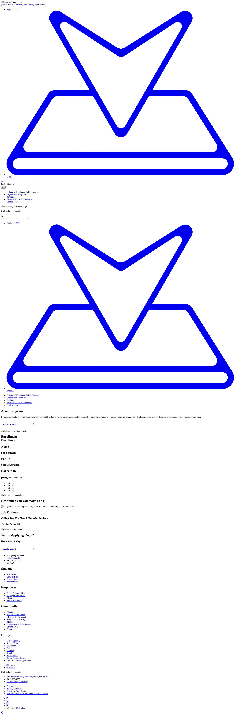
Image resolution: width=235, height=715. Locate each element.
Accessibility (12, 655)
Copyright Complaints (16, 691)
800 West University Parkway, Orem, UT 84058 (27, 677)
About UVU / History (16, 619)
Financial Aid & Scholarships (19, 199)
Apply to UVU (13, 9)
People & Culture (14, 600)
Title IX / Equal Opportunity (19, 660)
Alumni (10, 622)
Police (9, 648)
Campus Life (12, 577)
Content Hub (12, 202)
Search (9, 653)
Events (12, 667)
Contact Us (11, 629)
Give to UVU (12, 627)
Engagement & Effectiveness (19, 624)
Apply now (8, 424)
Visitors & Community (16, 614)
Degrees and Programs (16, 194)
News (12, 665)
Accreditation (12, 582)
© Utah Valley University (17, 681)
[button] (117, 2)
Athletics (10, 612)
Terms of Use (12, 686)
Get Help (10, 650)
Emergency (11, 646)
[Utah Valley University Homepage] (14, 5)
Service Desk (12, 643)
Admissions (12, 574)
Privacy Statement (14, 689)
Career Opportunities (15, 593)
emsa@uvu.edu (13, 558)
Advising (10, 197)
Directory (11, 598)
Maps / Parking (13, 641)
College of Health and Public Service (22, 192)
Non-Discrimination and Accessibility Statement (27, 693)
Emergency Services (36, 5)
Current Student (13, 579)
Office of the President (16, 617)
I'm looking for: (7, 184)
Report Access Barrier (16, 658)
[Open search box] (2, 181)
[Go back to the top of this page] (2, 712)
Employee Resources (16, 595)
